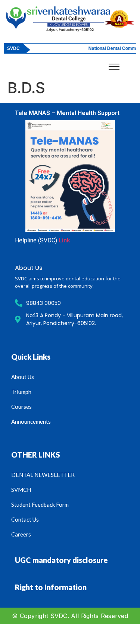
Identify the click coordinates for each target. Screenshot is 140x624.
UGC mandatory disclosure (61, 559)
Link (64, 240)
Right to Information (51, 587)
